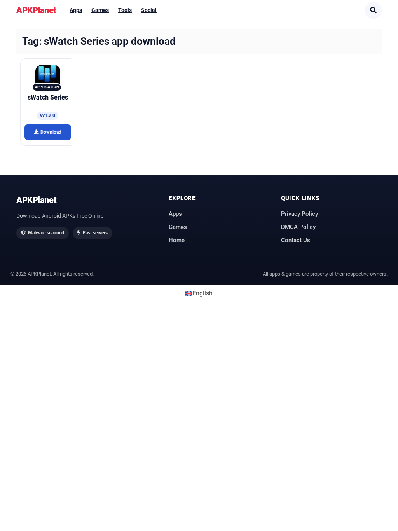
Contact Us (295, 240)
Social (149, 10)
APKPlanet (36, 10)
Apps (76, 10)
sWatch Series (48, 97)
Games (100, 10)
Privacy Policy (299, 213)
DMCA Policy (298, 227)
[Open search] (373, 10)
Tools (125, 10)
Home (177, 240)
